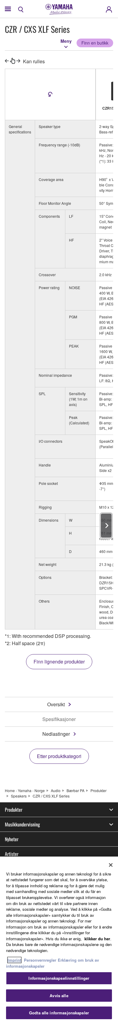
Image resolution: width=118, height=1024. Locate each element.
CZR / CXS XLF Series (51, 795)
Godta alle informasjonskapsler (59, 1013)
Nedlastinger (56, 733)
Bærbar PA (75, 790)
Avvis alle (59, 995)
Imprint (14, 960)
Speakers (19, 795)
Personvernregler (40, 960)
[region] (59, 940)
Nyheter (11, 839)
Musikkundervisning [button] (22, 824)
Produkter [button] (13, 809)
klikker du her (97, 938)
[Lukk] (110, 865)
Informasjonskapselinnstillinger (58, 978)
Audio (56, 790)
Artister (11, 853)
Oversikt (56, 704)
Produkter (98, 790)
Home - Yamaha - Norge (25, 790)
